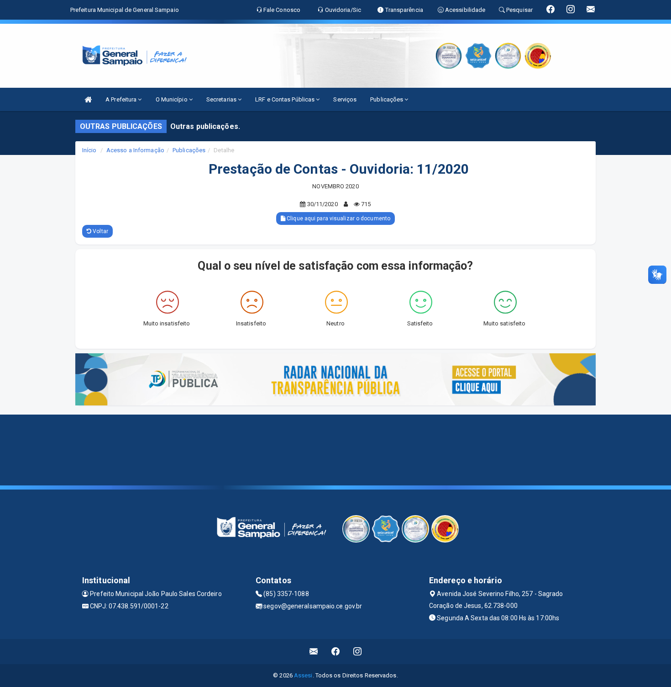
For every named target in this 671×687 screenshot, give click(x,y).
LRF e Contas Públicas (285, 99)
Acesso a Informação (135, 150)
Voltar (99, 231)
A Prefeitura (121, 99)
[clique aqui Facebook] (336, 652)
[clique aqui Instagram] (358, 652)
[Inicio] (88, 99)
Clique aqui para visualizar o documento (337, 218)
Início (89, 150)
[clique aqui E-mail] (314, 652)
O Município (172, 99)
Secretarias (222, 99)
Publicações (387, 99)
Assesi (303, 675)
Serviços (344, 99)
